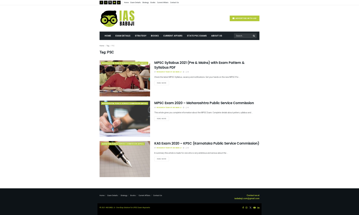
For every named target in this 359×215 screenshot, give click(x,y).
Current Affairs (162, 2)
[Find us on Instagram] (106, 2)
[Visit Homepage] (118, 18)
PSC (113, 45)
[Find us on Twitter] (110, 2)
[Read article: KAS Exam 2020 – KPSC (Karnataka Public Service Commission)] (125, 159)
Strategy (145, 2)
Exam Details (135, 2)
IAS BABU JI (110, 207)
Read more (163, 82)
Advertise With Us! (246, 18)
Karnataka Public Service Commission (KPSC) (123, 144)
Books (152, 2)
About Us (216, 35)
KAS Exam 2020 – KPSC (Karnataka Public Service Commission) (206, 143)
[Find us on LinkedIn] (119, 2)
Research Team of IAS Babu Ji (169, 72)
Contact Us (174, 2)
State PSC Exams (197, 35)
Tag (107, 45)
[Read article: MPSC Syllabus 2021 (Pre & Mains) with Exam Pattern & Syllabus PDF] (125, 78)
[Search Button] (254, 35)
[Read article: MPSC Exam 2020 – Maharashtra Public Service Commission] (125, 119)
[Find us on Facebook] (101, 2)
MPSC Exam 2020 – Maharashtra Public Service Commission (204, 103)
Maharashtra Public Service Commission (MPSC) (124, 63)
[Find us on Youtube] (114, 2)
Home (126, 2)
